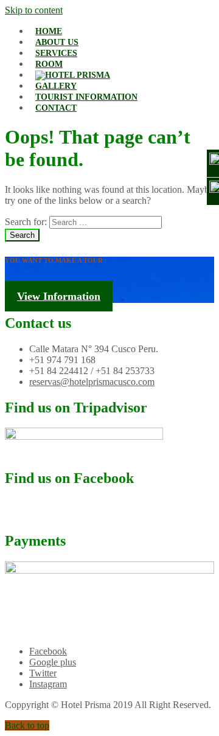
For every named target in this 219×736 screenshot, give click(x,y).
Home (48, 31)
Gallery (56, 86)
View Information (58, 296)
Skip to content (34, 10)
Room (49, 64)
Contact (56, 108)
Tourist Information (86, 97)
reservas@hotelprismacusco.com (92, 382)
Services (56, 53)
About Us (56, 42)
